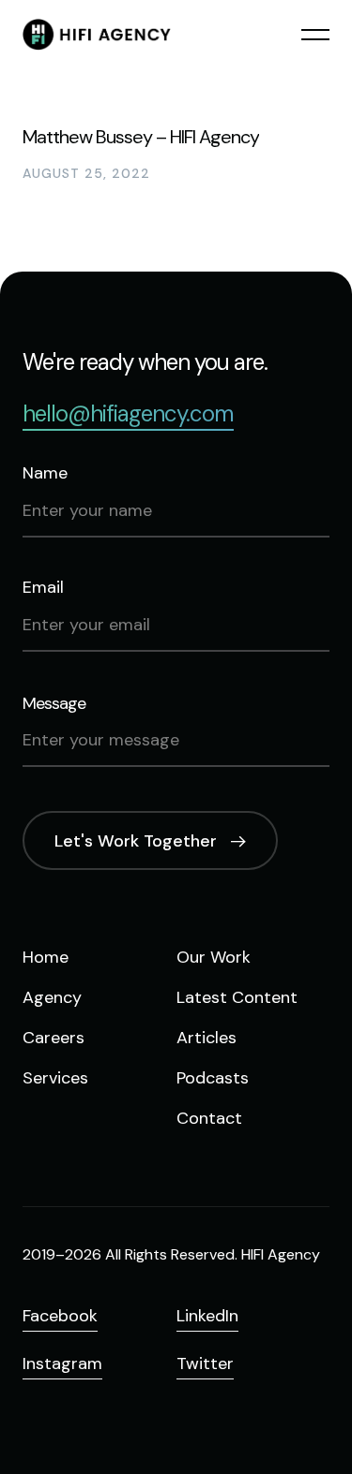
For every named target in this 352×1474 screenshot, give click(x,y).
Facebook (60, 1315)
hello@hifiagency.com (128, 413)
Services (55, 1078)
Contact (209, 1118)
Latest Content (237, 997)
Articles (206, 1037)
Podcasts (212, 1078)
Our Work (213, 957)
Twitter (205, 1363)
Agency (52, 997)
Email (43, 587)
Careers (53, 1037)
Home (46, 957)
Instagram (62, 1363)
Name (45, 473)
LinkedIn (207, 1315)
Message (54, 703)
